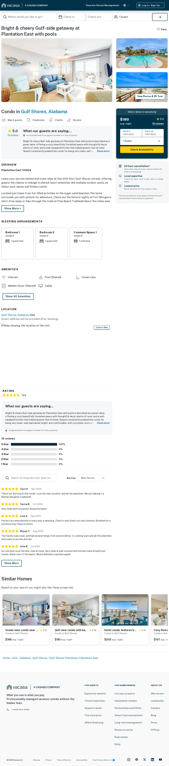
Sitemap (36, 760)
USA (14, 658)
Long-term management (128, 722)
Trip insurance (92, 715)
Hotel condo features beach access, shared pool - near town (121, 630)
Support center (93, 708)
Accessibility (81, 760)
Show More (11, 563)
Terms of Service (64, 760)
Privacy (48, 760)
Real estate (121, 737)
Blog (153, 715)
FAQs (117, 744)
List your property (125, 693)
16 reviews (12, 135)
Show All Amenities (18, 296)
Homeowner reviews (126, 701)
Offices (155, 730)
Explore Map (102, 327)
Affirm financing (93, 722)
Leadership (157, 701)
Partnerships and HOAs (128, 708)
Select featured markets (129, 715)
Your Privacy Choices (101, 760)
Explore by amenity (95, 693)
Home (6, 658)
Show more (11, 208)
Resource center (124, 730)
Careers (155, 708)
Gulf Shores (33, 111)
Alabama (57, 111)
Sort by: (71, 478)
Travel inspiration (94, 701)
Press (154, 722)
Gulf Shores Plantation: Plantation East (73, 658)
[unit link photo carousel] (26, 609)
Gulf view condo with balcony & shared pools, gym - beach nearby (71, 630)
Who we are (157, 693)
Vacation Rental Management (102, 5)
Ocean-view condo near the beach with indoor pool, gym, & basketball (22, 630)
